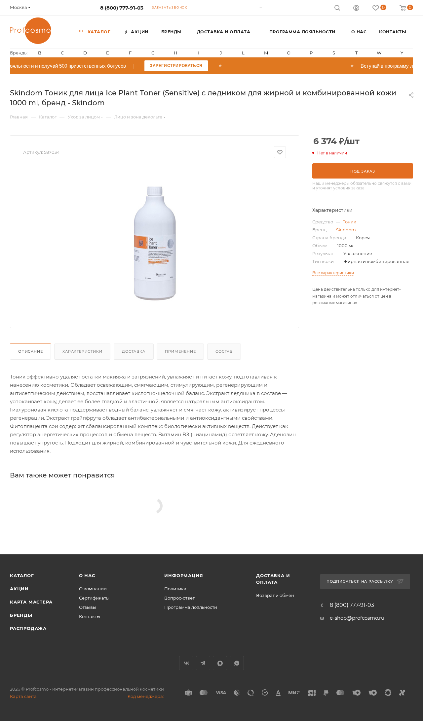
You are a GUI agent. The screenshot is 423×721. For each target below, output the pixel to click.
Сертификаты (94, 598)
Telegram (203, 663)
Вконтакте (186, 663)
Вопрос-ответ (179, 598)
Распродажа (28, 628)
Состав (224, 351)
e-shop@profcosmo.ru (357, 618)
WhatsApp (237, 663)
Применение (180, 351)
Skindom (346, 229)
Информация (183, 575)
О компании (93, 588)
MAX (220, 663)
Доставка (133, 351)
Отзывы (87, 607)
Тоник (349, 221)
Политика (175, 588)
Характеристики (82, 351)
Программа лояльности (190, 607)
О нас (87, 575)
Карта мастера (31, 602)
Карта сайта (23, 696)
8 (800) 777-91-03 (121, 8)
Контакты (89, 616)
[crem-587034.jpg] (154, 240)
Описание (30, 351)
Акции (19, 588)
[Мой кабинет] (356, 9)
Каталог (22, 575)
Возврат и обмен (275, 595)
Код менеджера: (146, 696)
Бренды (21, 615)
